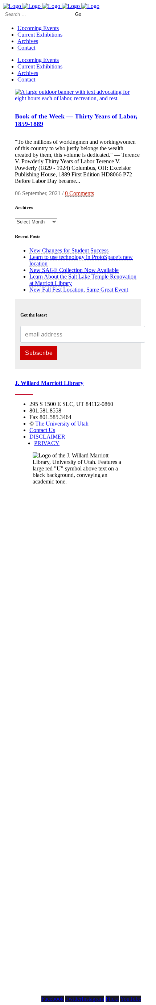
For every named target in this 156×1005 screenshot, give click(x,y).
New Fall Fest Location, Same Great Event (78, 289)
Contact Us (42, 430)
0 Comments (79, 193)
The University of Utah (62, 423)
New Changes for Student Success (68, 250)
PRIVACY (46, 443)
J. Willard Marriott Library (49, 383)
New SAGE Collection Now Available (74, 270)
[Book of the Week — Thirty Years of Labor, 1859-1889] (78, 98)
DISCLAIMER (47, 437)
